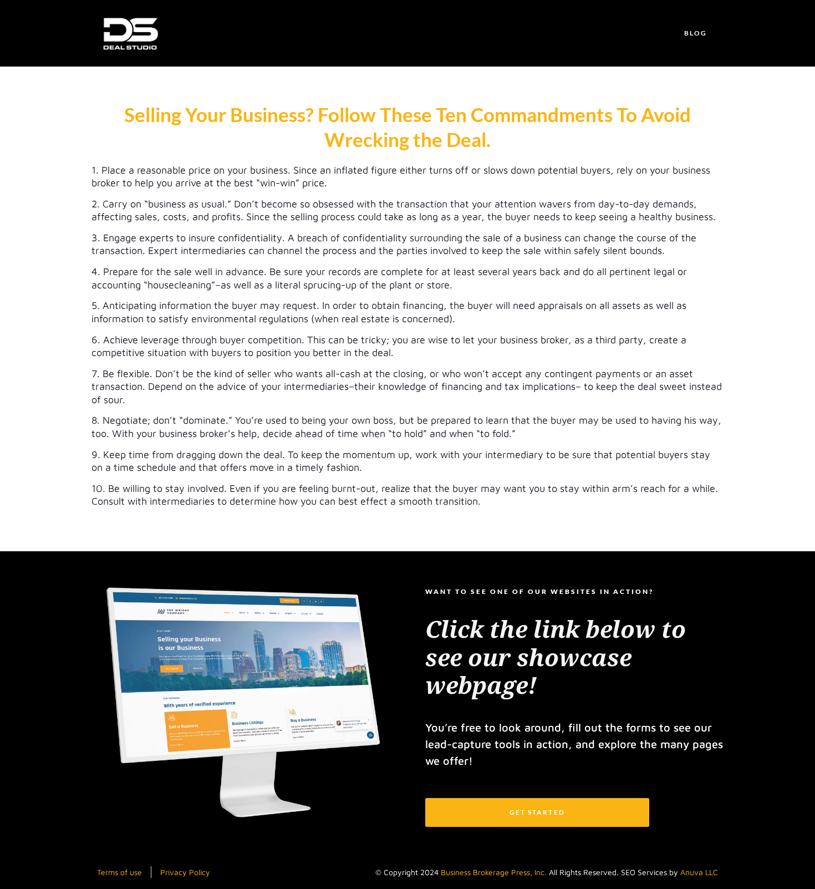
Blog (695, 33)
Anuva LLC (699, 872)
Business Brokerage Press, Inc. (494, 872)
